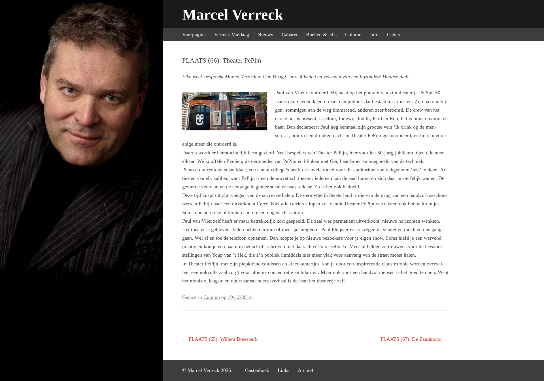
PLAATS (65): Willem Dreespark (220, 339)
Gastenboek (257, 370)
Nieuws (265, 34)
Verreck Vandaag (231, 34)
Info (374, 34)
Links (283, 370)
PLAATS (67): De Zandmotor (415, 339)
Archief (305, 370)
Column (353, 34)
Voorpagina (194, 34)
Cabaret (290, 34)
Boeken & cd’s (321, 34)
